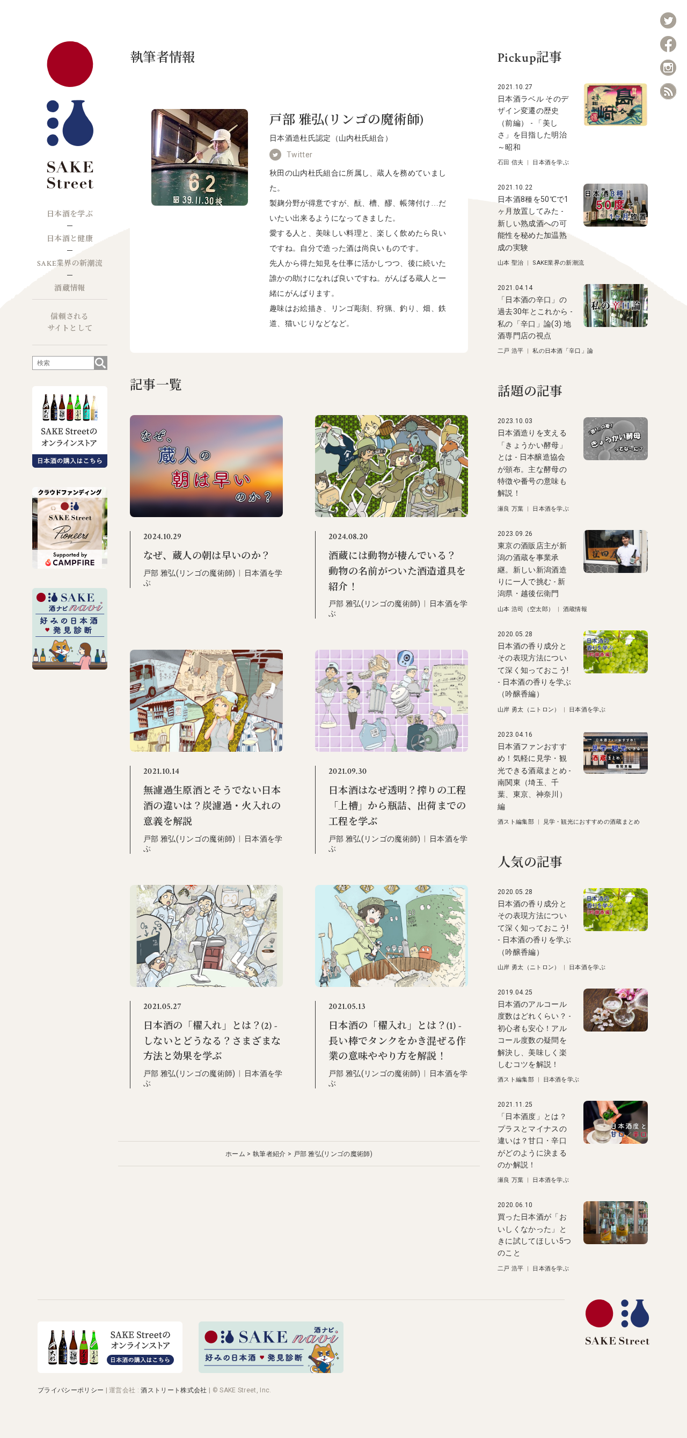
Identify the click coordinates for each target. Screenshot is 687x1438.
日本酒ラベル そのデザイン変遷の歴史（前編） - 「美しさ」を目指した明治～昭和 (533, 123)
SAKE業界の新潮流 (70, 263)
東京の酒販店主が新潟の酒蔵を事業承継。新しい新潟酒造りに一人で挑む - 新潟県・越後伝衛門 (532, 569)
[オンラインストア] (110, 1370)
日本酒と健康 (70, 239)
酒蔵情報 (69, 288)
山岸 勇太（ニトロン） (529, 709)
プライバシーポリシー (71, 1390)
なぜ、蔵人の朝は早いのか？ (207, 556)
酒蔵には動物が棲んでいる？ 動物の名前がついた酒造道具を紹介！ (397, 571)
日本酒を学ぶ (70, 214)
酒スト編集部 (516, 821)
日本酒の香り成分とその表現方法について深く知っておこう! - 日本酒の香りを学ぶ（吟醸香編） (535, 670)
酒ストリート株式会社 (174, 1390)
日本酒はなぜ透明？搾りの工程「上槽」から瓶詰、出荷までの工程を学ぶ (397, 806)
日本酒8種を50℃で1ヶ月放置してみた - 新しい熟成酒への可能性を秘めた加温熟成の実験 (533, 223)
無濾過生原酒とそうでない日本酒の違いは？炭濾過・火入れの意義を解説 (212, 806)
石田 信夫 (511, 162)
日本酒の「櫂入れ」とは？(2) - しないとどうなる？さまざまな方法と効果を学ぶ (212, 1041)
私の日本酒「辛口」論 (562, 350)
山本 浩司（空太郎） (526, 609)
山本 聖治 (511, 262)
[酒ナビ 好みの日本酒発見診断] (271, 1370)
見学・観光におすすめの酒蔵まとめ (591, 821)
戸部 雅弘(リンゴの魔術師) (189, 573)
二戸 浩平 (511, 350)
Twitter (299, 154)
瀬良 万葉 (511, 508)
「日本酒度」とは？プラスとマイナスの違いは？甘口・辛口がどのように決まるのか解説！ (532, 1140)
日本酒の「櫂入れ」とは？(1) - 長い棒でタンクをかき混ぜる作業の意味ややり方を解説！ (397, 1041)
